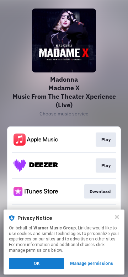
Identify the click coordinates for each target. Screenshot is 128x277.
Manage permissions (91, 263)
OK (36, 263)
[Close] (117, 217)
